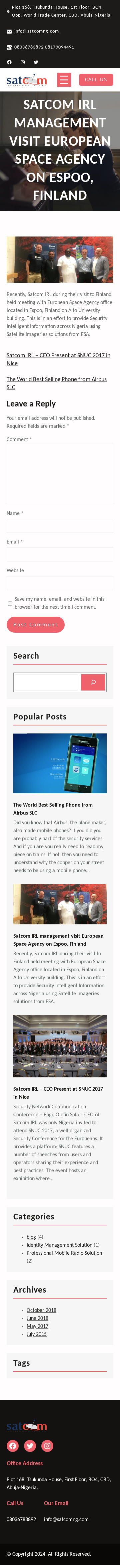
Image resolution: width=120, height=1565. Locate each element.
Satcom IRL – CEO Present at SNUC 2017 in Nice (58, 1093)
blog (31, 1237)
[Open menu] (64, 80)
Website (15, 570)
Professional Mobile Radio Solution (64, 1253)
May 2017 (37, 1326)
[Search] (93, 682)
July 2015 (37, 1334)
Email (15, 542)
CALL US (96, 80)
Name (15, 513)
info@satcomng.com (36, 31)
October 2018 (41, 1310)
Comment (19, 439)
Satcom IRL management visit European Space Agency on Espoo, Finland (58, 940)
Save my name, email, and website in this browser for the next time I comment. (59, 603)
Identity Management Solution (59, 1245)
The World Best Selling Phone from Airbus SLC (53, 809)
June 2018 (37, 1318)
